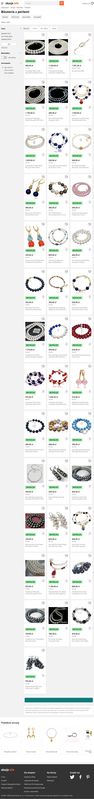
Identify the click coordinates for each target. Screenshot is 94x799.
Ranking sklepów (7, 788)
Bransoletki (26, 17)
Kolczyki (5, 17)
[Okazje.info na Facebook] (80, 777)
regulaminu (56, 795)
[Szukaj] (43, 2)
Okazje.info (5, 7)
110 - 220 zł (44, 28)
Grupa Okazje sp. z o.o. (18, 795)
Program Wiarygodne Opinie (11, 784)
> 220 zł (53, 28)
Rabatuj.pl (50, 780)
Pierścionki (15, 17)
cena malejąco (9, 73)
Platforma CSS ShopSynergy (33, 784)
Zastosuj (4, 47)
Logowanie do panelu (31, 780)
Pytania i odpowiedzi (31, 791)
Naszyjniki (37, 17)
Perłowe (27, 7)
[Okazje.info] (13, 3)
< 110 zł (34, 28)
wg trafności (8, 67)
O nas (3, 777)
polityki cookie (68, 795)
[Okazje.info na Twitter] (72, 777)
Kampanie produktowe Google (34, 788)
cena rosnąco (8, 70)
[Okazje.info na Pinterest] (87, 777)
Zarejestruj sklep (29, 777)
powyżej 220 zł (6, 39)
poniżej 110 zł (5, 33)
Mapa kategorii (52, 777)
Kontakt (4, 780)
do (9, 44)
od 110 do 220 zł (6, 36)
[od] (4, 44)
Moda (13, 7)
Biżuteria (20, 7)
